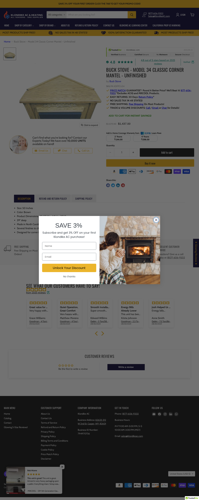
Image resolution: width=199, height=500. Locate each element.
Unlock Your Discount (69, 268)
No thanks (69, 276)
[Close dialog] (156, 220)
